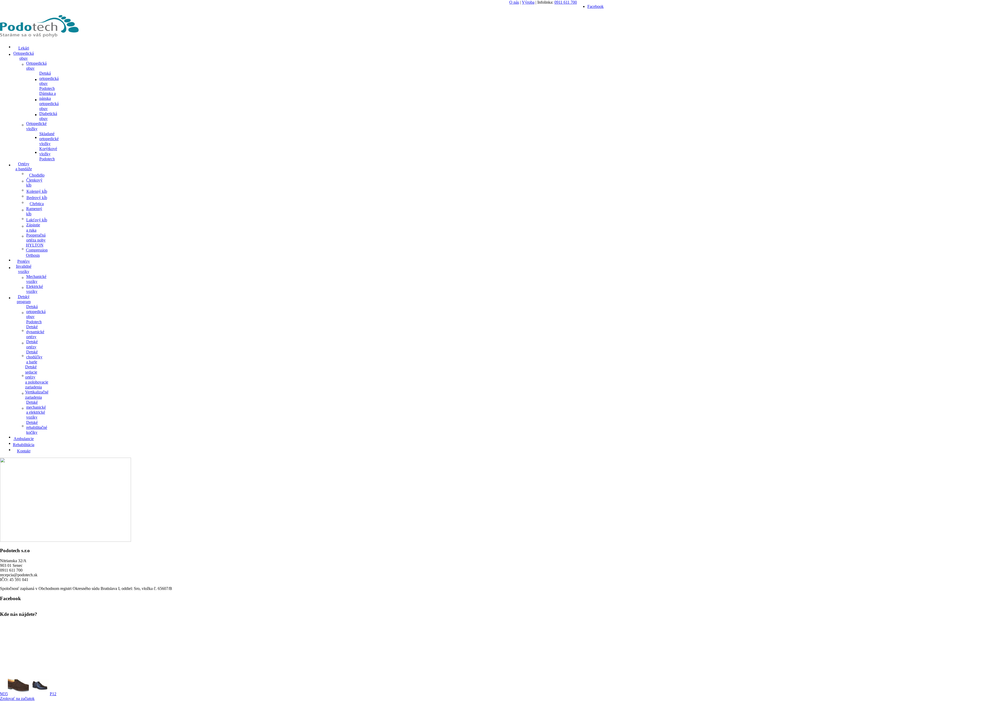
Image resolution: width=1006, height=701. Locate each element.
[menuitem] (23, 48)
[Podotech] (39, 38)
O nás (514, 2)
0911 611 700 (565, 2)
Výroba (528, 2)
